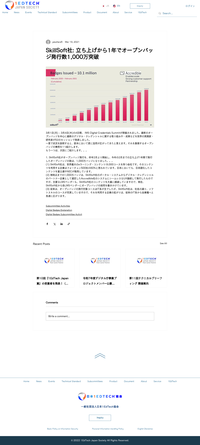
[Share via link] (68, 223)
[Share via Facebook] (47, 223)
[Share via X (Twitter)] (54, 223)
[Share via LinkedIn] (61, 223)
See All (163, 243)
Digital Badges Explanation (59, 210)
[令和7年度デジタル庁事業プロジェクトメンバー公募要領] (100, 260)
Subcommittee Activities (58, 206)
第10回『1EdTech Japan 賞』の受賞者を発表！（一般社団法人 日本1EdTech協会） (53, 281)
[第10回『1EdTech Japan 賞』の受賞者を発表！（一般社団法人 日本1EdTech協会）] (53, 260)
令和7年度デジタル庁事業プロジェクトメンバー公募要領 (100, 281)
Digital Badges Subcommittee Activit (64, 214)
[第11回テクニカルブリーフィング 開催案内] (146, 260)
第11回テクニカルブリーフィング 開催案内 (145, 281)
